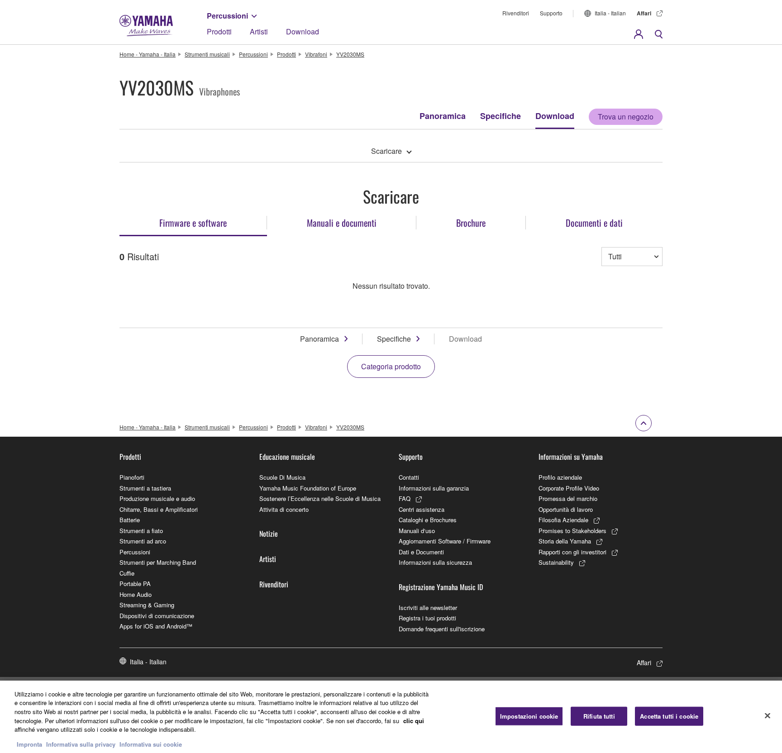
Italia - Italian (610, 13)
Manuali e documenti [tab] (342, 222)
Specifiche (500, 116)
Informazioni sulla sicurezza (435, 562)
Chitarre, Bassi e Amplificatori (158, 509)
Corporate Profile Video (569, 488)
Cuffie (126, 573)
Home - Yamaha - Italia (147, 54)
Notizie (268, 533)
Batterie (129, 519)
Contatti (409, 477)
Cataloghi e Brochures (428, 519)
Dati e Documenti (421, 552)
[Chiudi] (767, 715)
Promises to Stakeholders (572, 530)
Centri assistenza (421, 509)
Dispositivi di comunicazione (156, 615)
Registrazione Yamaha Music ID (441, 586)
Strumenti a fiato (141, 530)
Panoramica (443, 116)
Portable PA (135, 583)
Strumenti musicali (207, 54)
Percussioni (227, 15)
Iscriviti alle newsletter (428, 607)
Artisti (259, 31)
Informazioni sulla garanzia (434, 488)
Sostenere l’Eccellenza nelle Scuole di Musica (320, 498)
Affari (644, 13)
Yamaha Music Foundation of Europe (307, 488)
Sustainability (556, 562)
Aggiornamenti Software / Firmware (445, 541)
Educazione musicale (287, 456)
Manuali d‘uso (417, 530)
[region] (391, 717)
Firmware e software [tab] (193, 222)
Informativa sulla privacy (80, 743)
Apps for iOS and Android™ (155, 626)
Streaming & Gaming (146, 604)
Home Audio (135, 594)
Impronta (29, 743)
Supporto (551, 13)
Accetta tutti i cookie (669, 716)
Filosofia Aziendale (563, 519)
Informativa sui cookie (150, 743)
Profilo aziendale (560, 477)
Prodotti (219, 31)
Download (302, 31)
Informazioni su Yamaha (571, 456)
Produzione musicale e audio (157, 498)
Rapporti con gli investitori (572, 552)
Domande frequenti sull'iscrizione (442, 628)
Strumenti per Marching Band (157, 562)
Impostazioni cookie (529, 716)
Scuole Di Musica (282, 477)
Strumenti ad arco (142, 541)
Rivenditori (515, 13)
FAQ (404, 498)
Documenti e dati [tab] (594, 222)
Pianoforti (131, 477)
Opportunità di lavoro (566, 509)
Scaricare (386, 151)
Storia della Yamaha (565, 541)
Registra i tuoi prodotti (427, 618)
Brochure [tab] (471, 222)
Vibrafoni (316, 54)
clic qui (413, 720)
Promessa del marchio (568, 498)
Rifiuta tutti (599, 716)
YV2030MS (350, 54)
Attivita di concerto (284, 509)
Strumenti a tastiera (145, 488)
